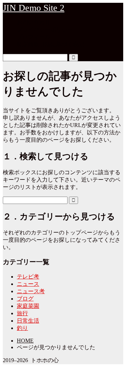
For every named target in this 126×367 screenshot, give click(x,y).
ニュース (28, 284)
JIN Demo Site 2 (33, 8)
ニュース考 (31, 291)
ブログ (25, 299)
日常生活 (28, 321)
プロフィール (33, 37)
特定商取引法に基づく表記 (50, 44)
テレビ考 (28, 277)
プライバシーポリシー (45, 30)
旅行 (22, 313)
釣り (22, 328)
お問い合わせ (33, 22)
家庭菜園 (28, 306)
